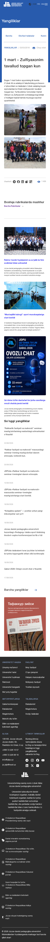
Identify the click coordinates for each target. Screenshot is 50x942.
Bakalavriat (7, 709)
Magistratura (7, 714)
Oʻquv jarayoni (31, 672)
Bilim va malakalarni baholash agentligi (10, 725)
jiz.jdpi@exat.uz (9, 765)
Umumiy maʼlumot (10, 668)
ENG (43, 4)
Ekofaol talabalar (26, 36)
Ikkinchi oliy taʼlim (9, 719)
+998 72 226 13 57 (10, 750)
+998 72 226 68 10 (10, 755)
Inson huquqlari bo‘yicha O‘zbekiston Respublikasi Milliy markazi (18, 885)
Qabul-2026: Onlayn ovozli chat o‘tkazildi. (23, 569)
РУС (38, 4)
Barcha (9, 36)
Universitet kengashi (11, 687)
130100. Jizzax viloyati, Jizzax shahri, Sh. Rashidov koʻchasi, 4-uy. (12, 742)
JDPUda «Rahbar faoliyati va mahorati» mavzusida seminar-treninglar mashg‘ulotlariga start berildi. (21, 493)
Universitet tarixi (9, 672)
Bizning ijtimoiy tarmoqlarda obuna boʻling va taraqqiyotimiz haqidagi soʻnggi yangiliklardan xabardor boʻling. (35, 746)
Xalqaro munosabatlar (35, 677)
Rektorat (6, 682)
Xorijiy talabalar (32, 714)
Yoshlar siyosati (32, 687)
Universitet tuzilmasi (11, 677)
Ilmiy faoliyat (30, 668)
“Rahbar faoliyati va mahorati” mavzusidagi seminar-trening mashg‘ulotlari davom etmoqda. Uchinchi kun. (24, 453)
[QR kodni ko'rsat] (31, 181)
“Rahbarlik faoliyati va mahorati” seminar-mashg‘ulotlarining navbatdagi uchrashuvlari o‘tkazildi (24, 432)
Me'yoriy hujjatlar (9, 692)
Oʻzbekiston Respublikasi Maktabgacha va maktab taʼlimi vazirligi (17, 861)
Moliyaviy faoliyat (33, 682)
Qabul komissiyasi (10, 704)
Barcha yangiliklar (16, 590)
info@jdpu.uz (7, 760)
